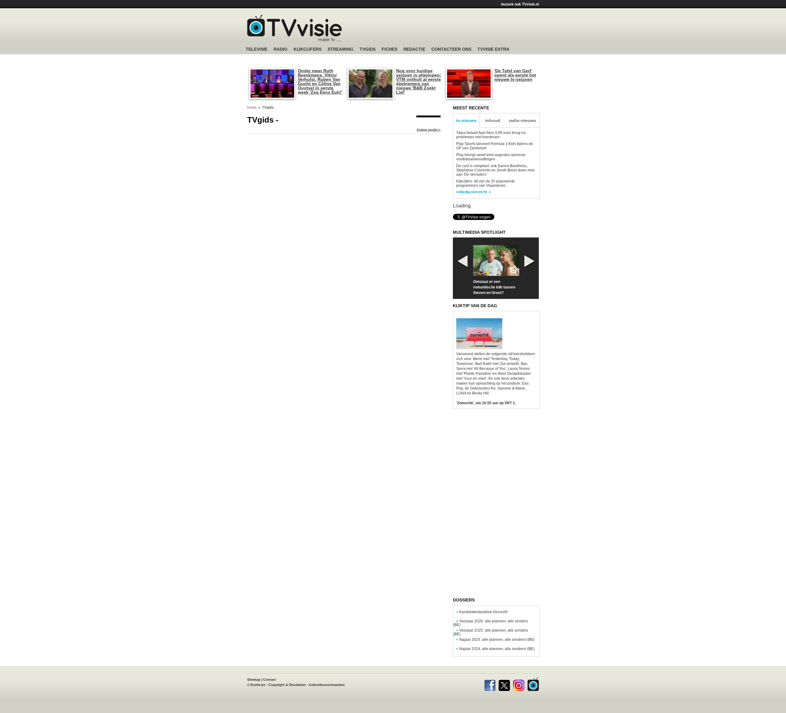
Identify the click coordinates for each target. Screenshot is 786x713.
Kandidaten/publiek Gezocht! (483, 612)
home (252, 107)
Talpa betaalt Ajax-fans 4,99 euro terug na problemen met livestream (491, 135)
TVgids (367, 49)
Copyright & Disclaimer (287, 685)
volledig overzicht (471, 192)
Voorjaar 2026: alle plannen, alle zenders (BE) (490, 623)
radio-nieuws (522, 120)
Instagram (518, 684)
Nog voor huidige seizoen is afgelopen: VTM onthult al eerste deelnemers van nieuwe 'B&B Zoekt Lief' (418, 81)
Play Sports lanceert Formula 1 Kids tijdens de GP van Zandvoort (494, 146)
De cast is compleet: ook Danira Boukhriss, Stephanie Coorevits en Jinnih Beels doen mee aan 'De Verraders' (495, 170)
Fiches (389, 49)
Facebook (490, 684)
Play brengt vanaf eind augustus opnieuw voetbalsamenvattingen (490, 157)
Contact (269, 679)
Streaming (340, 49)
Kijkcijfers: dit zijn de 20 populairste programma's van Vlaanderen (485, 183)
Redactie (414, 49)
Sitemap (253, 679)
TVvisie (533, 684)
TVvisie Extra (493, 49)
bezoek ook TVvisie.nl (520, 4)
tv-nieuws (466, 120)
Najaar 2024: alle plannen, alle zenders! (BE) (497, 649)
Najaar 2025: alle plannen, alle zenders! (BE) (497, 639)
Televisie (256, 49)
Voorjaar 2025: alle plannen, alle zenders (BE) (490, 632)
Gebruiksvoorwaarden (327, 685)
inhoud (492, 120)
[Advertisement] (451, 29)
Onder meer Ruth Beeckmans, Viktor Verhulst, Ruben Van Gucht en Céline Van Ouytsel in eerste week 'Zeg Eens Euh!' (320, 81)
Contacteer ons (451, 49)
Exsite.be (258, 685)
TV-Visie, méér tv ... (294, 28)
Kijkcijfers (307, 49)
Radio (280, 49)
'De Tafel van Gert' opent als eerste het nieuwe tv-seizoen (515, 75)
